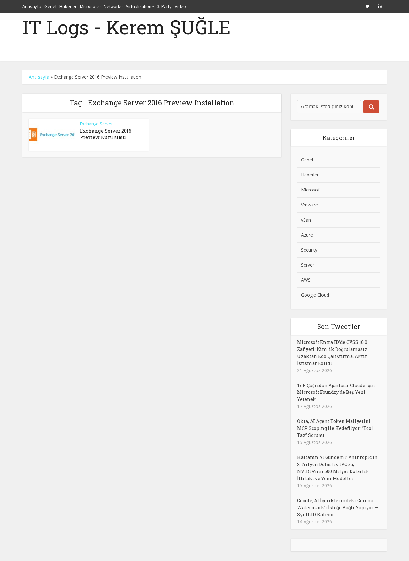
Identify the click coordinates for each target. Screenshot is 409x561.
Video (180, 6)
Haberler (68, 6)
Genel (50, 6)
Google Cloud (315, 295)
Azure (307, 235)
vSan (306, 220)
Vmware (309, 205)
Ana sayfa (39, 77)
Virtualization (138, 6)
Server (307, 265)
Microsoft (89, 6)
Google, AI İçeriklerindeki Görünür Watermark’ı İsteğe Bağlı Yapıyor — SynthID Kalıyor (337, 507)
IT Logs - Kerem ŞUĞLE (126, 27)
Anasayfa (31, 6)
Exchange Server (96, 124)
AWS (306, 280)
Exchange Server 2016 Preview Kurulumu (105, 134)
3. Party (164, 6)
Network (112, 6)
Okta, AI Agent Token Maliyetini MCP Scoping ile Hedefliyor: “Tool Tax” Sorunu (335, 428)
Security (309, 250)
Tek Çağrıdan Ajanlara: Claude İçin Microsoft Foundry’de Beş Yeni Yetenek (336, 392)
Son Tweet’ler (338, 326)
